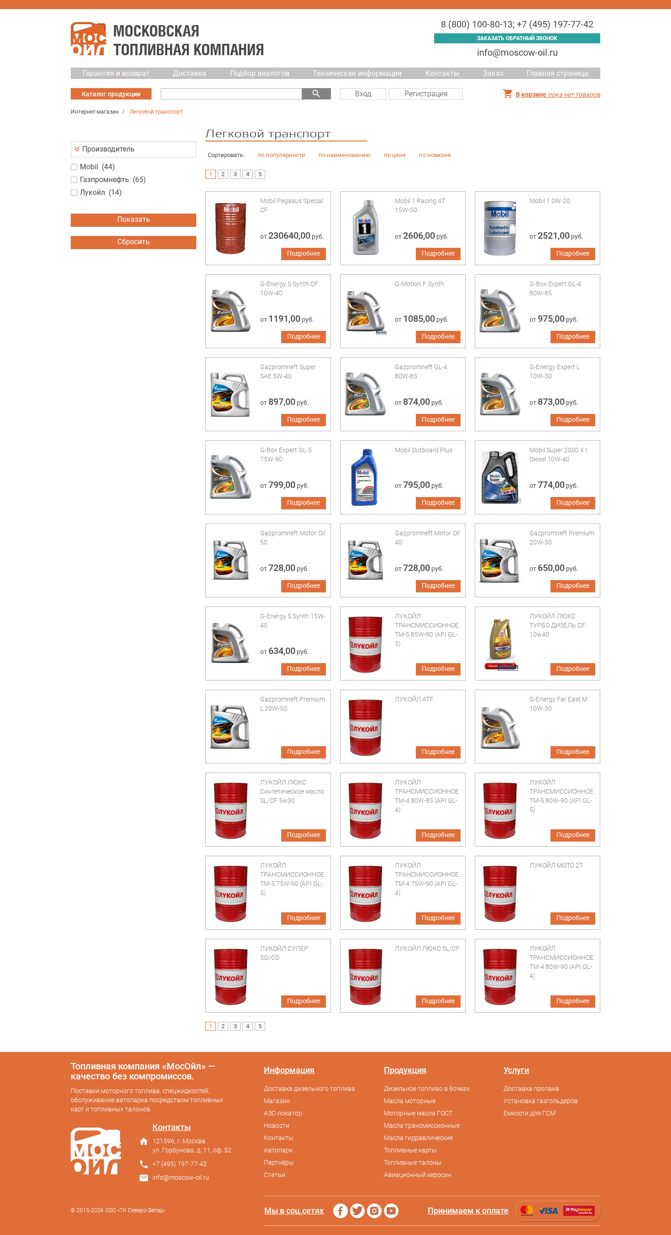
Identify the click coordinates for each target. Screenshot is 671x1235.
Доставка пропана (531, 1088)
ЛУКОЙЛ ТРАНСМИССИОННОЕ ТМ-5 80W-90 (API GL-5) (561, 796)
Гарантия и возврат (116, 73)
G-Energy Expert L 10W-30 (554, 371)
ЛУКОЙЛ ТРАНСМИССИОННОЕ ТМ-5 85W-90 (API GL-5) (427, 629)
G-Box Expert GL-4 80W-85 (555, 288)
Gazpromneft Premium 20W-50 (561, 537)
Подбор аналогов (259, 73)
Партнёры (279, 1162)
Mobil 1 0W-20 (549, 200)
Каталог (111, 94)
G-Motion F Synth (419, 284)
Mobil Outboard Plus (423, 450)
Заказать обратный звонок (517, 38)
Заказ (493, 73)
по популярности (281, 155)
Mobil (89, 166)
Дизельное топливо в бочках (427, 1088)
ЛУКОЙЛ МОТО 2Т (556, 865)
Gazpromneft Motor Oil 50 (292, 537)
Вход (363, 93)
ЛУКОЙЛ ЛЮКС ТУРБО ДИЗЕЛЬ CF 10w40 (557, 625)
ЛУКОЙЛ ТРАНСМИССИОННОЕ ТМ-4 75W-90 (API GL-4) (427, 879)
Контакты (442, 73)
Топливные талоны (412, 1162)
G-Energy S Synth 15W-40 (292, 620)
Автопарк (278, 1150)
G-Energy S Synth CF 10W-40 (289, 288)
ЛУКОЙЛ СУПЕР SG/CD (284, 953)
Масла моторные (409, 1100)
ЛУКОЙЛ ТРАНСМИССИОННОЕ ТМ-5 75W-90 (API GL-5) (292, 879)
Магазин (277, 1100)
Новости (276, 1125)
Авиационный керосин (417, 1174)
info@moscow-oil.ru (517, 52)
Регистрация (426, 93)
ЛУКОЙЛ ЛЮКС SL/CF (427, 948)
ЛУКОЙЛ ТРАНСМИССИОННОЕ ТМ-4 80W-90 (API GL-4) (561, 962)
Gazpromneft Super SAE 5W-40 (288, 371)
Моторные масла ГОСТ (418, 1113)
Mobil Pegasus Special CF (291, 205)
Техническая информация (357, 73)
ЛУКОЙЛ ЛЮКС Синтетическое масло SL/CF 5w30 (292, 791)
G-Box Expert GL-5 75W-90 (286, 454)
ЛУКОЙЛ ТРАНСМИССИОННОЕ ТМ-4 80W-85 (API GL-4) (427, 796)
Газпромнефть (104, 179)
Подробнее (303, 253)
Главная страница (557, 73)
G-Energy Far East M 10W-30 (558, 704)
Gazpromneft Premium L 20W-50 (292, 704)
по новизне (435, 155)
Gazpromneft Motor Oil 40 (427, 537)
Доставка (189, 73)
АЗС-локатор (283, 1113)
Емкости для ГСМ (529, 1113)
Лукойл (92, 192)
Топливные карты (410, 1150)
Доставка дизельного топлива (309, 1088)
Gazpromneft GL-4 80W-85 (421, 371)
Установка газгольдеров (540, 1100)
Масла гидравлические (418, 1137)
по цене (395, 155)
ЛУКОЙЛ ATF (414, 699)
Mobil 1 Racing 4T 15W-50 (420, 205)
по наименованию (345, 155)
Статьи (274, 1174)
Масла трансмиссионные (422, 1125)
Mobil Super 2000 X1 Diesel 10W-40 (558, 454)
